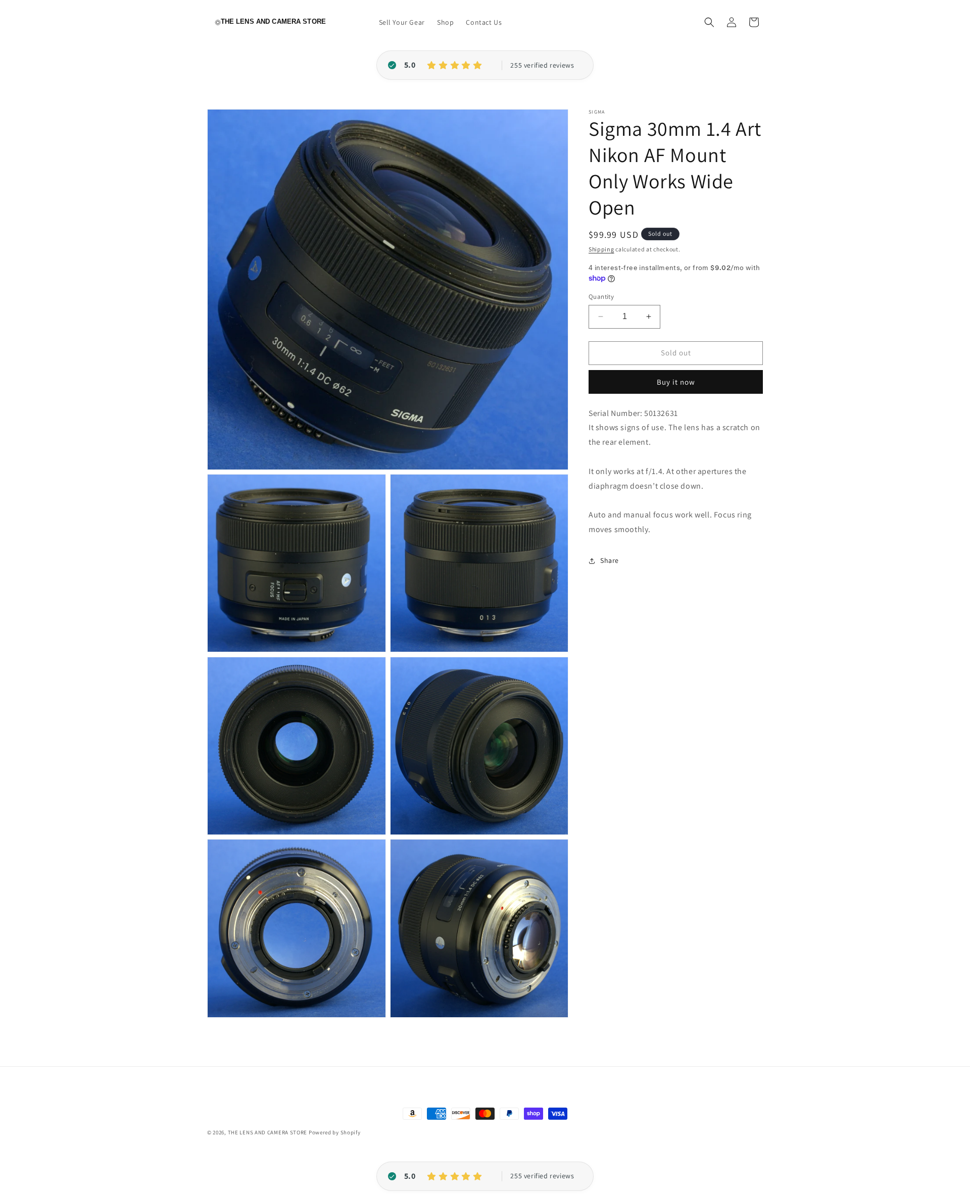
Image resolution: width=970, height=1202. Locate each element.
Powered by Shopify (335, 1132)
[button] (709, 22)
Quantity (601, 296)
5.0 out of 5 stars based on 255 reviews (542, 66)
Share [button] (609, 560)
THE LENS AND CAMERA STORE (268, 1132)
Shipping (601, 249)
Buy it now (676, 382)
